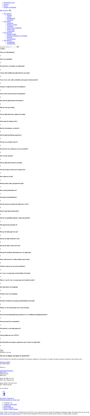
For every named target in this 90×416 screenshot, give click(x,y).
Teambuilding (11, 31)
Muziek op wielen (12, 24)
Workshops (10, 23)
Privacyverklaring (8, 407)
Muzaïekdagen (11, 18)
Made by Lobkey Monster (11, 409)
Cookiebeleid (7, 406)
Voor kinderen (7, 13)
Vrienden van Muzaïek (10, 7)
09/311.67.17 (3, 372)
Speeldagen (10, 20)
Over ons (6, 4)
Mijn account (4, 10)
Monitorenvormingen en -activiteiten (17, 35)
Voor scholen (7, 21)
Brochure (9, 37)
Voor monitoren (8, 32)
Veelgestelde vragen (9, 2)
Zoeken (2, 48)
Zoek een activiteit (5, 362)
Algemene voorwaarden (10, 404)
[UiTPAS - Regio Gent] (7, 398)
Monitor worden (11, 34)
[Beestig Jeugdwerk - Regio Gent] (10, 400)
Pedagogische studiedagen (14, 28)
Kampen (9, 15)
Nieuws (6, 6)
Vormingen (10, 26)
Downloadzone (11, 39)
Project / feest (11, 29)
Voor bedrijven (8, 40)
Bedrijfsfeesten (11, 43)
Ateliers (9, 16)
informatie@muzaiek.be (6, 370)
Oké (2, 350)
